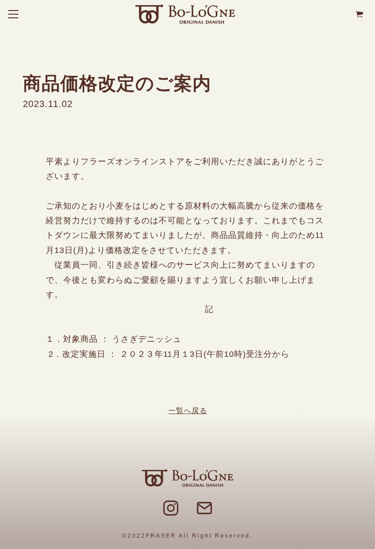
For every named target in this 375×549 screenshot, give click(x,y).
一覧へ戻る (187, 410)
